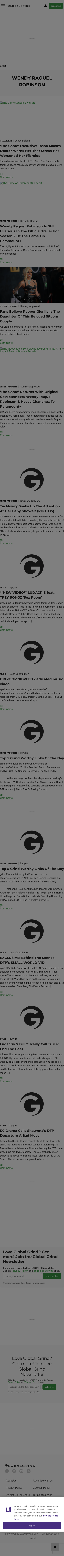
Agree (32, 1525)
